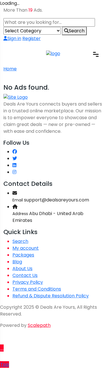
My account (25, 248)
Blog (17, 261)
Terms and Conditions (36, 289)
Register (31, 38)
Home (10, 69)
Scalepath (39, 325)
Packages (23, 255)
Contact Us (25, 275)
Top (4, 364)
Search (77, 31)
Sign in (14, 38)
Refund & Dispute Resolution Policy (50, 296)
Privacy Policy (27, 282)
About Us (22, 268)
